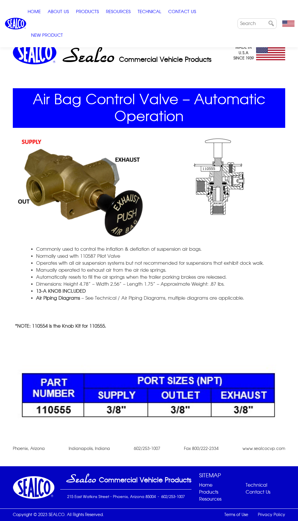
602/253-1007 (173, 496)
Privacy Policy (271, 514)
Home (34, 11)
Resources (118, 11)
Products (87, 11)
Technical (149, 11)
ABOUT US (58, 11)
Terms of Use (236, 514)
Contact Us (182, 11)
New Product (47, 35)
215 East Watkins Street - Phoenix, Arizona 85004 (111, 496)
